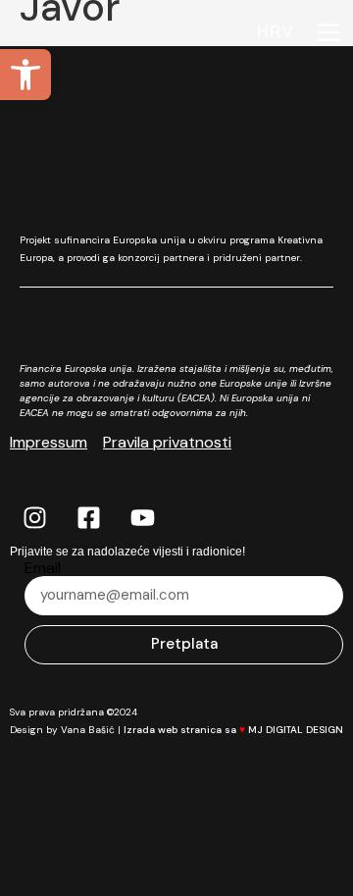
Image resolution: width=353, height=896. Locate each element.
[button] (25, 74)
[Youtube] (142, 518)
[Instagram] (34, 518)
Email (43, 568)
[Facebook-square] (88, 518)
